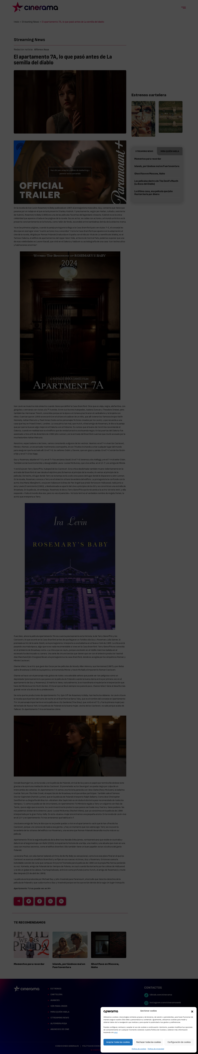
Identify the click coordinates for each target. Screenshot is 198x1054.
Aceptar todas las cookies (118, 1042)
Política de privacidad (156, 1049)
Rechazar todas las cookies (148, 1042)
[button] (192, 1011)
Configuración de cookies (179, 1042)
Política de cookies (139, 1049)
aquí (116, 1032)
